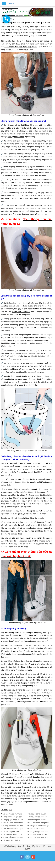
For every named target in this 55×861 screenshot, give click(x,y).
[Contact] (6, 19)
